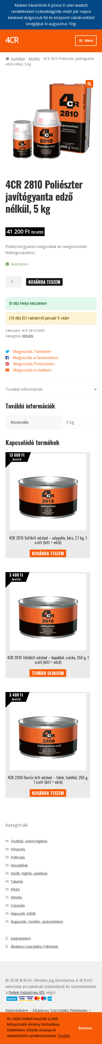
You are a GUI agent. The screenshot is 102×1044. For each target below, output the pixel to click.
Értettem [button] (85, 1028)
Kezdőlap (18, 58)
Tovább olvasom (48, 673)
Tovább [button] (64, 1036)
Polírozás (18, 857)
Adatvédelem (21, 938)
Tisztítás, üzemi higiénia (29, 841)
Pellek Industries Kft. (27, 992)
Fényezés (18, 849)
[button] (89, 84)
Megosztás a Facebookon (35, 357)
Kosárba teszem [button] (48, 553)
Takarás (17, 881)
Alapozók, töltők (23, 913)
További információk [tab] (23, 389)
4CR (12, 40)
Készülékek (19, 865)
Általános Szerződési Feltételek (34, 946)
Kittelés (34, 58)
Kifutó (15, 889)
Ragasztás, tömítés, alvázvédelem (37, 921)
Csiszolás (18, 905)
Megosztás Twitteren (32, 351)
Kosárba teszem (44, 282)
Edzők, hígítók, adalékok (29, 873)
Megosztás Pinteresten (34, 363)
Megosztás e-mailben (32, 370)
